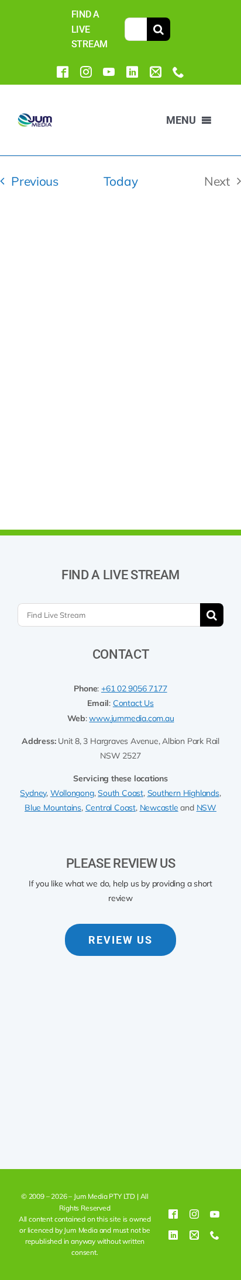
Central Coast (110, 807)
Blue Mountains (53, 807)
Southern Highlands (183, 793)
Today (120, 181)
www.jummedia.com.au (131, 718)
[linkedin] (132, 72)
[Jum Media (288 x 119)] (35, 118)
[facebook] (62, 72)
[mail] (155, 72)
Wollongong (72, 793)
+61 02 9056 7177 (134, 688)
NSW (206, 807)
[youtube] (109, 72)
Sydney (33, 793)
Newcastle (159, 807)
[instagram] (86, 72)
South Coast (120, 793)
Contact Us (133, 703)
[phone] (178, 72)
